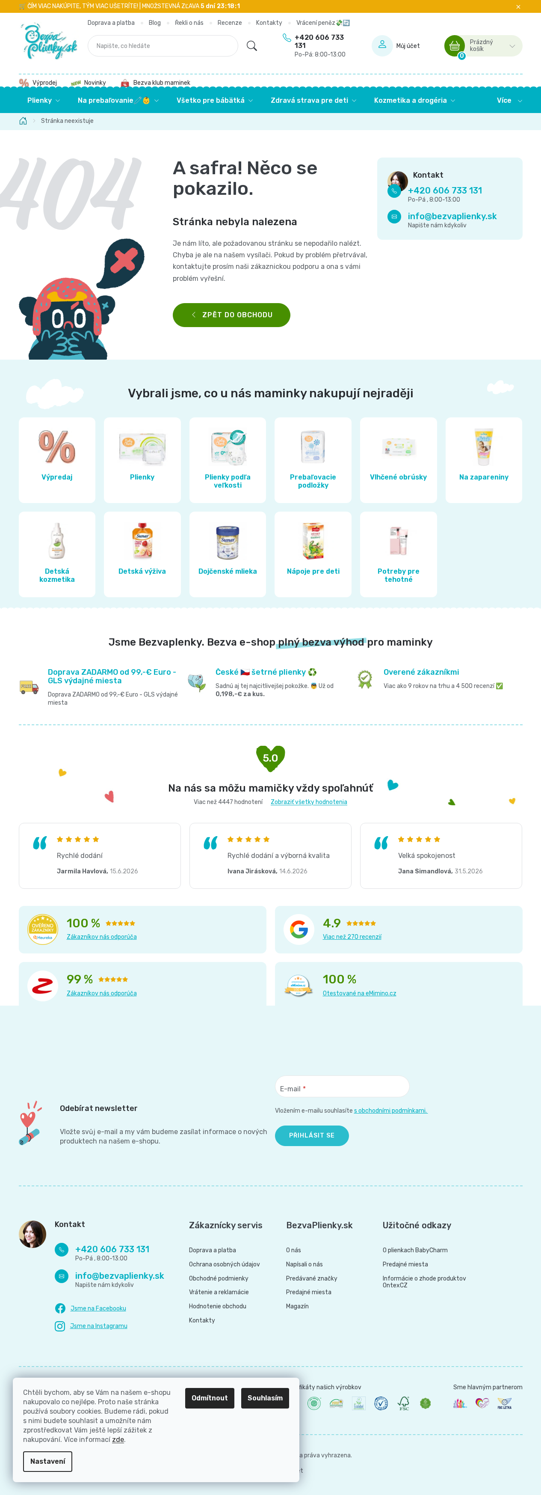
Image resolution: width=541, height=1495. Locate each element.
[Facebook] (90, 1308)
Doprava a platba (111, 23)
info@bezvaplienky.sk (452, 216)
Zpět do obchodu (237, 315)
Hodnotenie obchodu (217, 1306)
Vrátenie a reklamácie (219, 1292)
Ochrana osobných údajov (224, 1264)
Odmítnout (210, 1398)
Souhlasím (265, 1398)
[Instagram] (91, 1326)
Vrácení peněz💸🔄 (323, 23)
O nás (293, 1250)
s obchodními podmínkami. (391, 1110)
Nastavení (47, 1461)
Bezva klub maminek (161, 82)
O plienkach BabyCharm (415, 1250)
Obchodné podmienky (218, 1278)
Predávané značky (311, 1278)
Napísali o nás (304, 1264)
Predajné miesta (308, 1292)
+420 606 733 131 (320, 45)
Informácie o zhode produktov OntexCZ (424, 1282)
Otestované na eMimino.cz (359, 993)
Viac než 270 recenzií (352, 937)
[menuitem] (44, 100)
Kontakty (269, 23)
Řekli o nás (189, 23)
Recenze (230, 23)
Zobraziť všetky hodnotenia (309, 802)
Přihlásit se (312, 1135)
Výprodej (45, 82)
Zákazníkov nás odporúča (102, 937)
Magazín (297, 1306)
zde (118, 1439)
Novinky (95, 82)
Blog (155, 23)
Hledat (252, 46)
